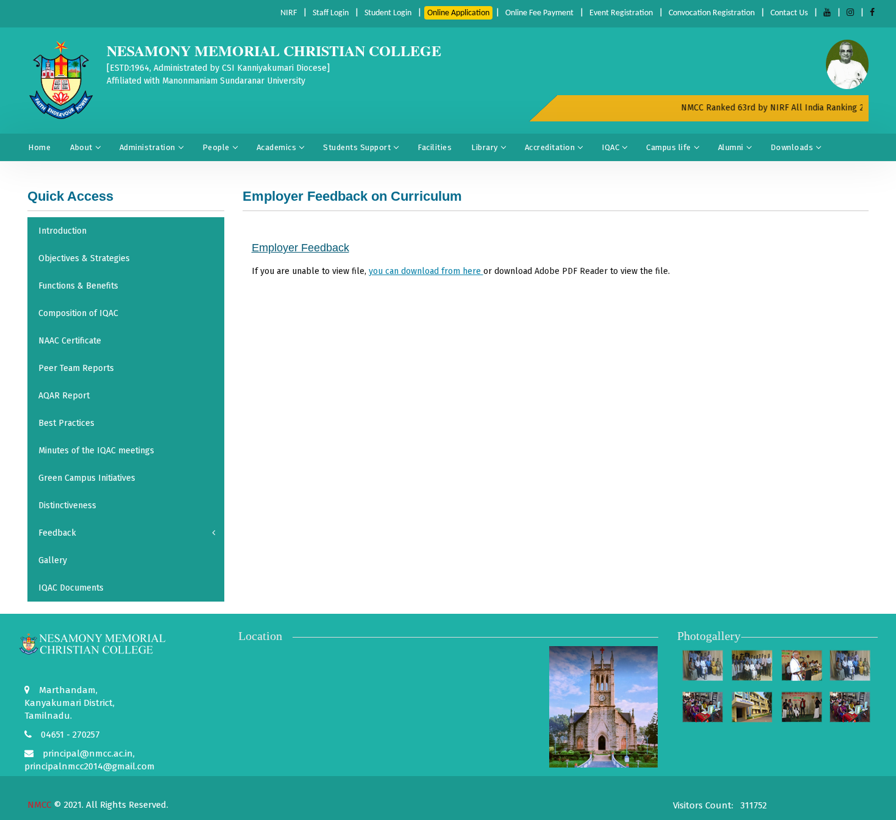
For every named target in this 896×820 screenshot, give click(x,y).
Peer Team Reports (76, 368)
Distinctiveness (67, 505)
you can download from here (426, 271)
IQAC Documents (71, 588)
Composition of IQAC (78, 313)
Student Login (387, 13)
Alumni (731, 147)
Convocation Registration (712, 13)
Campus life (668, 147)
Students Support (357, 147)
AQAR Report (64, 395)
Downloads (792, 147)
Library (484, 147)
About (81, 147)
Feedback (57, 533)
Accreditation (550, 147)
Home (39, 147)
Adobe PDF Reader (571, 271)
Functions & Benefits (78, 286)
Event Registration (621, 13)
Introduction (62, 231)
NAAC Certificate (69, 341)
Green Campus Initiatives (86, 478)
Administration (147, 147)
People (216, 147)
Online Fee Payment (539, 13)
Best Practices (66, 423)
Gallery (52, 560)
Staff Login (331, 13)
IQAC (610, 147)
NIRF (288, 13)
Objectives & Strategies (84, 258)
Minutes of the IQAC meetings (96, 450)
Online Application (458, 13)
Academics (277, 147)
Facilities (435, 147)
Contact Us (789, 13)
